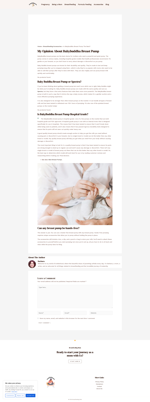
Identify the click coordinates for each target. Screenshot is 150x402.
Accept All (30, 395)
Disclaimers (99, 384)
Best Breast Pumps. (56, 159)
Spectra (40, 91)
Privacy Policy (99, 381)
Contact (99, 386)
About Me (99, 388)
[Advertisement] (75, 34)
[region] (20, 390)
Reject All (20, 395)
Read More (14, 391)
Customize (10, 395)
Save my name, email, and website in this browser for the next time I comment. (67, 318)
